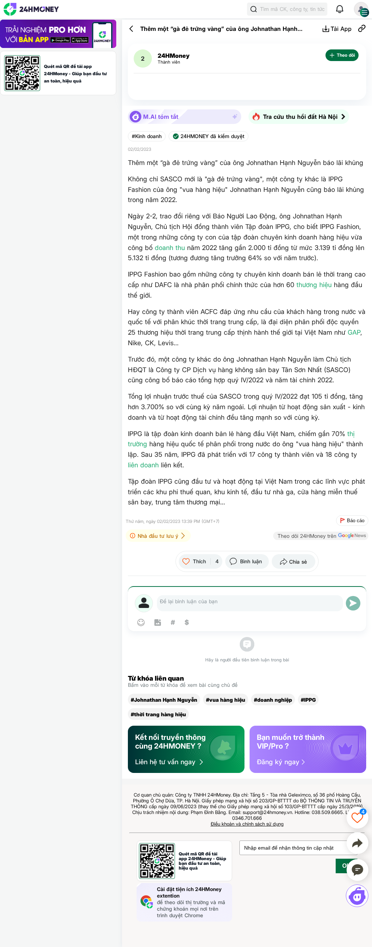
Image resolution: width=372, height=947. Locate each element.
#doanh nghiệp (273, 700)
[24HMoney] (31, 9)
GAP (354, 332)
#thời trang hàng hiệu (158, 714)
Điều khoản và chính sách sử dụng (247, 824)
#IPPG (308, 700)
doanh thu (170, 247)
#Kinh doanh (147, 136)
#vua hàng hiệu (225, 700)
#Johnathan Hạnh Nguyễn (164, 700)
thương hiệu (314, 285)
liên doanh (143, 465)
